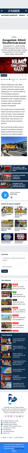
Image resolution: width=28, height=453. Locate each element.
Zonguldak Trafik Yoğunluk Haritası (12, 426)
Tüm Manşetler (7, 429)
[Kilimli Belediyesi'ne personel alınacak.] (7, 236)
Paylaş (4, 75)
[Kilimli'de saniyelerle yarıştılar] (7, 210)
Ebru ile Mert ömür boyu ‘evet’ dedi (19, 287)
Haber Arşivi (6, 433)
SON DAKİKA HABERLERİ (9, 15)
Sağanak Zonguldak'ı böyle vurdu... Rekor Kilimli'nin (6, 229)
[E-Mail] (11, 197)
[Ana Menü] (1, 11)
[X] (8, 416)
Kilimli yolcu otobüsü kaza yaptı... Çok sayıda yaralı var (20, 229)
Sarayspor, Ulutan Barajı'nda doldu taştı (19, 295)
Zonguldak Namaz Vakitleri (10, 424)
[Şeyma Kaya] (5, 195)
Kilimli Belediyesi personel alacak (19, 242)
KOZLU (14, 299)
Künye (10, 437)
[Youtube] (20, 416)
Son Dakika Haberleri (8, 431)
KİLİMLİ (14, 37)
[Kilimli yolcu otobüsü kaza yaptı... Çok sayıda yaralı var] (21, 223)
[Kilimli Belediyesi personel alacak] (21, 236)
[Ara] (26, 11)
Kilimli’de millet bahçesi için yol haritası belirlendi (21, 216)
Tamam (14, 451)
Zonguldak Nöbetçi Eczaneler (10, 421)
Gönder (4, 271)
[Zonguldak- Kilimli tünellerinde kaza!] (14, 65)
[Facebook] (5, 416)
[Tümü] (26, 280)
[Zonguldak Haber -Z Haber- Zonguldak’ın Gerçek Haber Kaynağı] (14, 11)
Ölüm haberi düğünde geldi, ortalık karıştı (19, 303)
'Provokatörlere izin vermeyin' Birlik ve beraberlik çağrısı (19, 311)
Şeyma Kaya (5, 79)
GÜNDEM (22, 15)
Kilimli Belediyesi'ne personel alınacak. (6, 242)
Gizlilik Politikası (19, 437)
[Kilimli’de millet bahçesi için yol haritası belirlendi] (21, 210)
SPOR (14, 292)
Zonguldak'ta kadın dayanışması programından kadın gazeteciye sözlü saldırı (19, 326)
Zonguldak (15, 315)
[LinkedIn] (17, 416)
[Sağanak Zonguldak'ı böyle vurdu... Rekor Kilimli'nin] (7, 223)
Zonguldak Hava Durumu (9, 422)
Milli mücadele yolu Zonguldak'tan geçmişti (19, 319)
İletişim (4, 437)
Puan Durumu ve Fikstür (9, 428)
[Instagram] (14, 416)
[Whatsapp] (22, 416)
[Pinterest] (11, 416)
